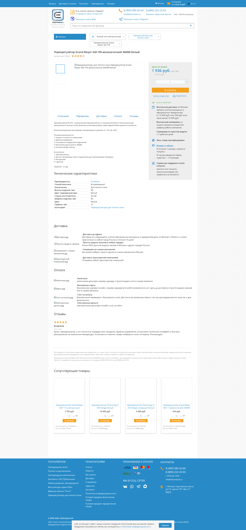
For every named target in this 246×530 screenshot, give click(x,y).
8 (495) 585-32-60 (134, 10)
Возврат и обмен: (165, 145)
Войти (193, 3)
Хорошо (165, 525)
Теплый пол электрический (109, 36)
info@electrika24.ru (132, 14)
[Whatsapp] (132, 487)
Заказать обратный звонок (158, 14)
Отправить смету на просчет (89, 13)
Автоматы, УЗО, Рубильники (61, 479)
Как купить (91, 474)
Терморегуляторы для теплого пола (143, 36)
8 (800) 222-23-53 (156, 10)
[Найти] (191, 25)
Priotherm (95, 181)
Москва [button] (160, 3)
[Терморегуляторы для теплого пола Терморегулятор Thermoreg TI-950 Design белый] (105, 390)
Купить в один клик (161, 96)
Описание (63, 116)
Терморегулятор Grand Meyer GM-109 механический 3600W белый (103, 44)
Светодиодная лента (57, 467)
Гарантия (90, 486)
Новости (90, 470)
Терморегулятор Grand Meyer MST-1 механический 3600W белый (176, 408)
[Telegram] (138, 487)
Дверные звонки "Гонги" (59, 491)
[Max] (145, 487)
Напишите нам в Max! (86, 19)
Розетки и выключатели (59, 471)
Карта (168, 491)
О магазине (91, 482)
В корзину (170, 90)
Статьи (89, 467)
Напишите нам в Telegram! (136, 19)
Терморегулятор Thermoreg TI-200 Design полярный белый (141, 406)
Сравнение (181, 95)
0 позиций (178, 3)
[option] (105, 85)
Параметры (82, 116)
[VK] (125, 487)
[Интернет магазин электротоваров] (58, 16)
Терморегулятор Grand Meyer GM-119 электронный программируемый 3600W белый (69, 409)
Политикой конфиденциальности (136, 526)
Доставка (101, 116)
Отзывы (133, 116)
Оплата (118, 116)
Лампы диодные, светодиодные (63, 483)
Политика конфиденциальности (101, 493)
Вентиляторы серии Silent (60, 487)
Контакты (90, 489)
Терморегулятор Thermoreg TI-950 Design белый (105, 406)
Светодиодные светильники (61, 475)
